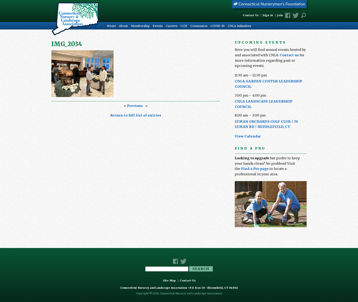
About (123, 26)
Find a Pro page (255, 169)
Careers (171, 26)
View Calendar (248, 136)
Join (280, 15)
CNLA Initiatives (239, 26)
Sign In (268, 15)
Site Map (169, 280)
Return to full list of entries (135, 115)
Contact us (289, 55)
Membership (140, 26)
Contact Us (251, 15)
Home (111, 26)
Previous (135, 106)
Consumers (198, 26)
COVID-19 (217, 26)
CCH (183, 26)
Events (158, 26)
